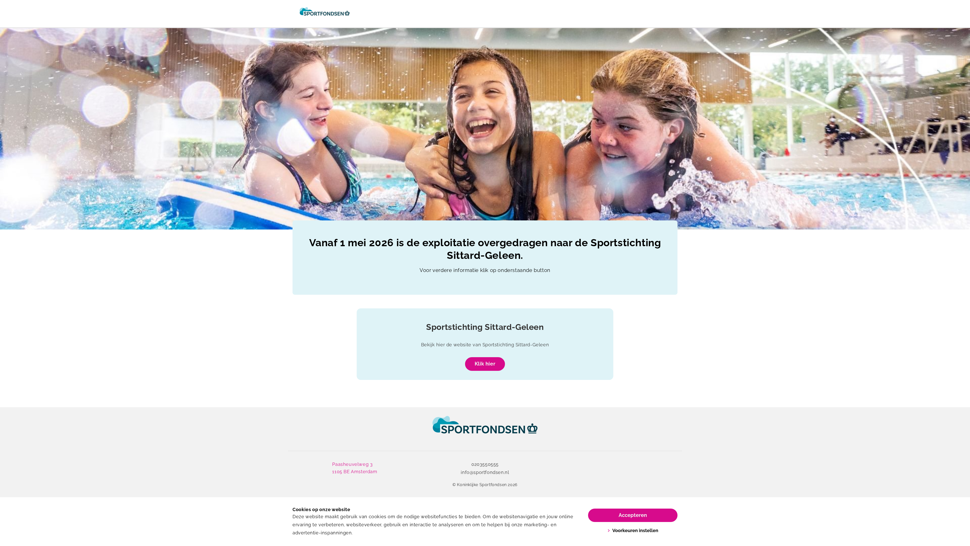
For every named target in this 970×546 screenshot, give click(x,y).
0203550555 (485, 464)
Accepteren (633, 515)
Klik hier (485, 364)
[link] (485, 429)
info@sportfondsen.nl (485, 472)
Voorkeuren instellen (635, 530)
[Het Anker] (325, 13)
